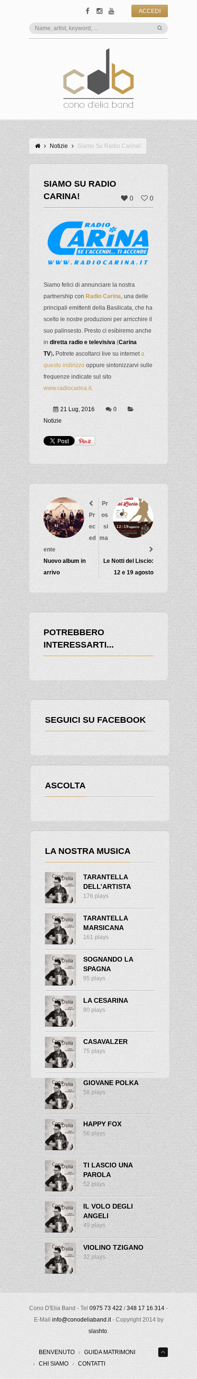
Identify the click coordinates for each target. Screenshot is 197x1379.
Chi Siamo (53, 1363)
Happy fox (102, 1124)
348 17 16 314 (145, 1308)
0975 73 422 (105, 1308)
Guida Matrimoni (109, 1352)
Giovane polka (111, 1083)
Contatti (91, 1363)
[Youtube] (111, 11)
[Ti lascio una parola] (60, 1175)
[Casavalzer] (60, 1052)
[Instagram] (99, 11)
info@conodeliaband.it (81, 1319)
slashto (97, 1331)
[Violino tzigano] (60, 1258)
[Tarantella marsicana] (60, 928)
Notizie (59, 146)
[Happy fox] (60, 1134)
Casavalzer (105, 1041)
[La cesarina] (60, 1011)
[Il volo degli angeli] (60, 1217)
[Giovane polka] (60, 1093)
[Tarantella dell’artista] (60, 887)
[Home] (37, 146)
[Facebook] (87, 11)
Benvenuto (57, 1352)
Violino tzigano (113, 1247)
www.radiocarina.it (67, 388)
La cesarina (105, 1000)
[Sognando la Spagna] (60, 970)
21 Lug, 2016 (77, 409)
